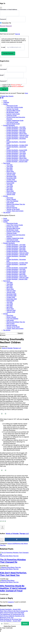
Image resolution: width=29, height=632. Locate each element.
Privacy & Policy (16, 85)
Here (26, 93)
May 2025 (9, 188)
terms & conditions (17, 86)
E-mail (3, 47)
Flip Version (6, 212)
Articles (5, 196)
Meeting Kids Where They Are (15, 204)
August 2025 (10, 183)
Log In (3, 30)
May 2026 (9, 168)
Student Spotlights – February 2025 (17, 160)
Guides (5, 104)
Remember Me (6, 23)
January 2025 (10, 194)
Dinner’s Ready (11, 199)
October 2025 (10, 179)
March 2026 (10, 171)
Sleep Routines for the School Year (11, 619)
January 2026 (10, 175)
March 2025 (10, 191)
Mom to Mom (10, 206)
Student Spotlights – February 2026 (17, 135)
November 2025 (11, 178)
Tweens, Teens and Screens (14, 211)
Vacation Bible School (13, 110)
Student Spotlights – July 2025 (15, 151)
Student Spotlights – (16, 153)
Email (2, 75)
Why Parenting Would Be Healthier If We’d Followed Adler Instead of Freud (13, 588)
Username (3, 69)
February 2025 (11, 193)
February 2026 (11, 173)
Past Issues (6, 163)
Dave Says (9, 198)
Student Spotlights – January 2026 (17, 137)
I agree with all (13, 86)
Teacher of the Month (13, 209)
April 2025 (9, 189)
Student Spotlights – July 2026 (15, 127)
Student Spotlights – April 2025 (15, 156)
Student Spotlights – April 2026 (15, 132)
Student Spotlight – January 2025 (16, 161)
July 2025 (9, 184)
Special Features (11, 207)
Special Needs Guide (13, 124)
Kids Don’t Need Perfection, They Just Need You (13, 573)
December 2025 (11, 176)
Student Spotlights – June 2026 (16, 128)
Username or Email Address (8, 9)
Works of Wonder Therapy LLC (11, 348)
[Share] (17, 539)
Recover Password (6, 26)
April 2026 (9, 170)
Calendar (6, 102)
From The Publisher (12, 201)
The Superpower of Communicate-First (12, 614)
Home (5, 101)
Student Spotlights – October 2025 (17, 145)
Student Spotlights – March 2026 (16, 133)
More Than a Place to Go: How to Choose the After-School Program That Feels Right (14, 611)
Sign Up (17, 34)
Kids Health (10, 202)
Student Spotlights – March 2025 (16, 158)
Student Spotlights (9, 125)
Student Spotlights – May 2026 (15, 130)
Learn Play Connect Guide (14, 107)
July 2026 (9, 165)
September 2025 (11, 181)
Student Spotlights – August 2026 (10, 609)
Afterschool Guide (12, 105)
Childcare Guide (11, 115)
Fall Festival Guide (12, 122)
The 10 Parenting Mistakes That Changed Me (13, 560)
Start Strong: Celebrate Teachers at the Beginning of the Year (12, 616)
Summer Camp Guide (13, 114)
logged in (11, 602)
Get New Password (8, 53)
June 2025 (9, 186)
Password (3, 19)
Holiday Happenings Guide (14, 120)
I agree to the (12, 85)
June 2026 (9, 166)
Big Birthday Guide (12, 112)
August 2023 (11, 543)
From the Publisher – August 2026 (10, 621)
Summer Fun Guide (12, 109)
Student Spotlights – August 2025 (16, 150)
